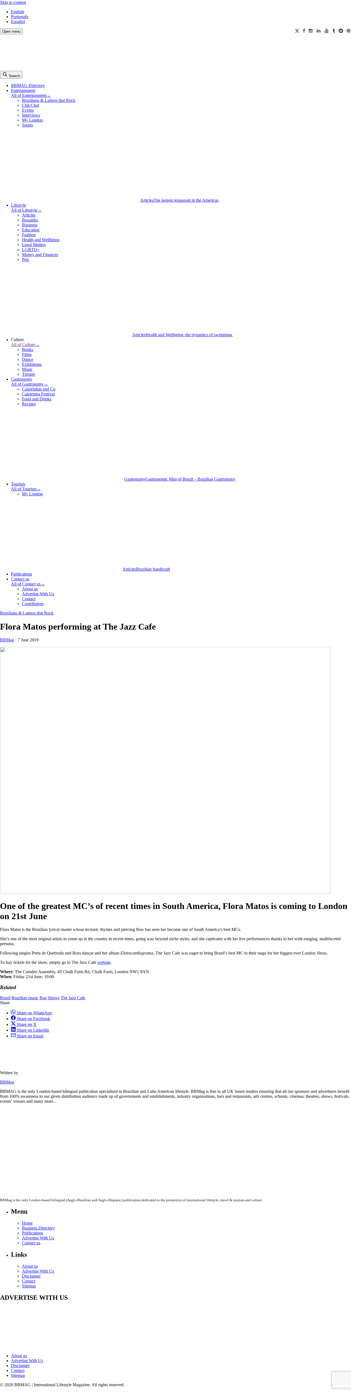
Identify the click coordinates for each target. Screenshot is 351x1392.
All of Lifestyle (26, 210)
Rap (43, 997)
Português (19, 16)
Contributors (33, 603)
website (104, 962)
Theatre (28, 374)
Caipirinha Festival (38, 394)
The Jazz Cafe (73, 997)
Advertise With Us (38, 593)
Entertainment (23, 90)
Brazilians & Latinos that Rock (48, 100)
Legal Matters (34, 244)
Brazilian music (25, 997)
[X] (297, 31)
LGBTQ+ (30, 249)
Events (28, 110)
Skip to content (13, 2)
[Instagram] (311, 31)
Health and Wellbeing (41, 239)
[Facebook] (304, 31)
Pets (25, 259)
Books (27, 349)
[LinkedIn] (319, 31)
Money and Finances (40, 254)
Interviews (31, 115)
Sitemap (29, 1286)
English (17, 11)
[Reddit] (341, 31)
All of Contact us (28, 584)
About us (30, 588)
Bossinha (30, 220)
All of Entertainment (31, 95)
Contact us (20, 579)
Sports (27, 125)
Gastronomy (21, 379)
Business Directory (38, 1228)
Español (18, 21)
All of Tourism (26, 489)
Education (30, 230)
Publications (21, 574)
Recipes (29, 404)
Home (27, 1223)
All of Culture (25, 344)
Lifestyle (18, 205)
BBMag (7, 640)
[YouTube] (327, 31)
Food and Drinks (36, 399)
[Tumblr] (334, 31)
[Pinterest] (349, 31)
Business (29, 225)
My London (32, 120)
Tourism (18, 484)
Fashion (29, 234)
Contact (28, 598)
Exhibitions (32, 364)
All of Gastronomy (29, 384)
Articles (28, 215)
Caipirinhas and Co (38, 389)
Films (27, 354)
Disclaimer (31, 1276)
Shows (54, 997)
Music (27, 369)
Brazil (5, 997)
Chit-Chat (30, 105)
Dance (27, 359)
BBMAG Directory (28, 85)
